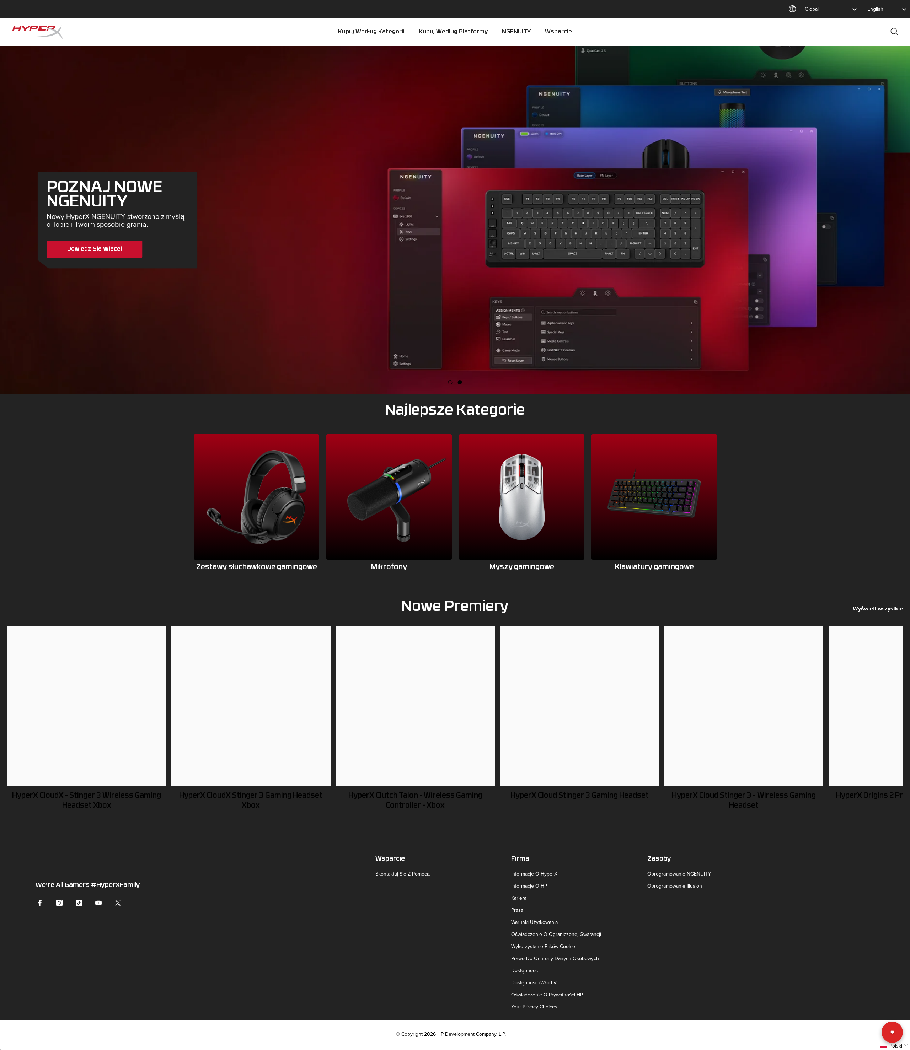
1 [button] (450, 382)
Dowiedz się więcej (94, 249)
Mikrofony (389, 567)
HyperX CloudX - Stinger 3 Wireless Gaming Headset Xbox (86, 800)
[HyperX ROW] (256, 497)
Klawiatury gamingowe (654, 567)
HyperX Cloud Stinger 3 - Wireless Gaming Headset (744, 800)
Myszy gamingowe (521, 567)
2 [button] (460, 382)
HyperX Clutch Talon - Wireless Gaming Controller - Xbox (415, 800)
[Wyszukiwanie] (894, 31)
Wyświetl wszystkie (878, 608)
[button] (895, 1045)
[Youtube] (98, 903)
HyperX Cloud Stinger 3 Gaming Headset (579, 795)
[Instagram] (59, 903)
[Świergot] (118, 903)
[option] (455, 220)
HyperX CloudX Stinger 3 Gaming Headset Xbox (250, 800)
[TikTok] (79, 903)
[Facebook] (40, 903)
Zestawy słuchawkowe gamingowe (256, 567)
